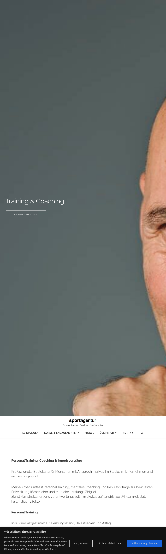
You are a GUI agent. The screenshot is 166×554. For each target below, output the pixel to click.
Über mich (107, 432)
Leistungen (30, 432)
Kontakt (129, 432)
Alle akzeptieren (144, 543)
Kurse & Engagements (60, 432)
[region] (83, 540)
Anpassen (81, 543)
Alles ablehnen (110, 543)
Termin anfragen (29, 216)
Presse (89, 432)
